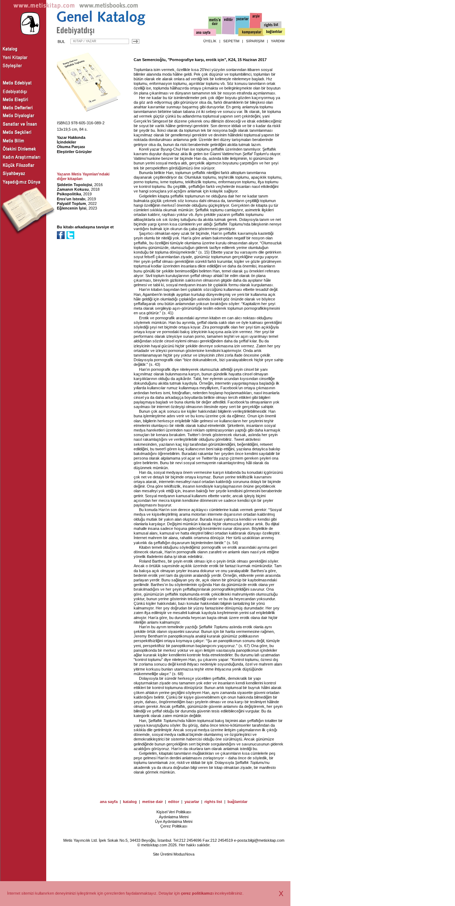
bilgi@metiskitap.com (266, 840)
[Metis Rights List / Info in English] (271, 25)
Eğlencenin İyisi (71, 208)
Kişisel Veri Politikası (173, 812)
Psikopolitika (69, 194)
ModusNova (183, 854)
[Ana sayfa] (205, 33)
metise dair (152, 801)
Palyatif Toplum (71, 203)
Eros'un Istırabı (71, 199)
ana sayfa (109, 801)
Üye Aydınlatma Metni (173, 821)
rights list (213, 801)
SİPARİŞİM (255, 41)
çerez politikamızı (197, 893)
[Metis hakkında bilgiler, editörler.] (215, 25)
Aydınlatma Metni (173, 817)
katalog (130, 801)
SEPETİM (231, 41)
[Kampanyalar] (251, 32)
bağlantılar (237, 801)
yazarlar (191, 801)
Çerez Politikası (173, 826)
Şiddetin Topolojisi (74, 185)
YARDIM (277, 41)
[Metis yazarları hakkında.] (242, 25)
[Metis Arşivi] (256, 23)
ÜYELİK (209, 41)
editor (173, 801)
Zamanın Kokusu (73, 189)
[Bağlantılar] (274, 32)
